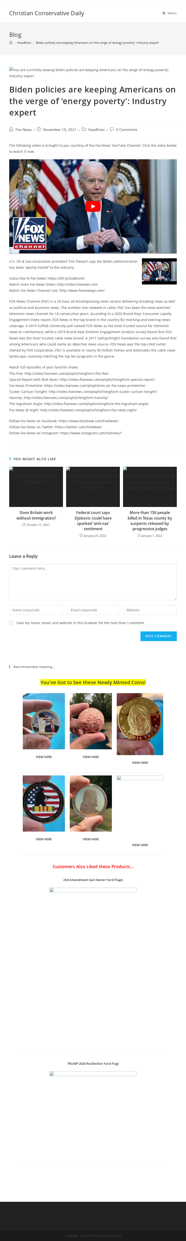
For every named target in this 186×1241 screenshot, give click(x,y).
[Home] (10, 42)
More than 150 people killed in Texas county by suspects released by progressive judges (150, 520)
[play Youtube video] (93, 206)
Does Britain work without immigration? (36, 515)
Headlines (96, 129)
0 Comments (126, 129)
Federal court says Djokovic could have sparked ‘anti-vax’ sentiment (93, 520)
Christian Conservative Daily (46, 13)
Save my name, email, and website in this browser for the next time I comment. (80, 622)
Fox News (24, 129)
